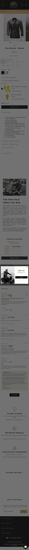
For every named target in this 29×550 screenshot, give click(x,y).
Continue (21, 277)
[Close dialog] (27, 267)
